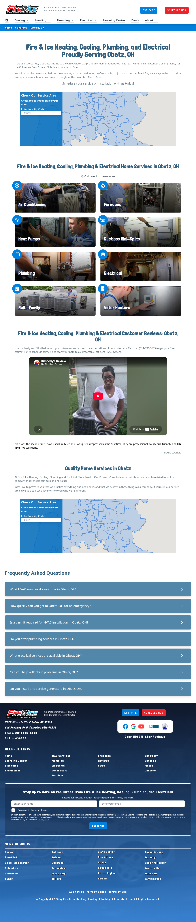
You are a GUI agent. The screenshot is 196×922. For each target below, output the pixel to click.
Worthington (153, 878)
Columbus (11, 868)
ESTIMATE (149, 10)
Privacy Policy (43, 819)
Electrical (113, 273)
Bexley (9, 852)
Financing (11, 765)
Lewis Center (106, 851)
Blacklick (11, 857)
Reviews (103, 760)
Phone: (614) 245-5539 (21, 732)
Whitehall (151, 873)
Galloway (57, 862)
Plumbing (26, 273)
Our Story (151, 755)
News (101, 765)
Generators (59, 770)
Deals (135, 20)
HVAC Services (61, 755)
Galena (56, 857)
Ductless (57, 775)
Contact (150, 760)
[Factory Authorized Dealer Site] (165, 726)
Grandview (58, 868)
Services (21, 27)
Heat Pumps (29, 239)
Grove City (58, 873)
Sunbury (150, 857)
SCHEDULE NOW (176, 10)
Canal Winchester (17, 862)
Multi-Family (29, 307)
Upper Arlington (155, 862)
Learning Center (16, 760)
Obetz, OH (37, 27)
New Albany (105, 857)
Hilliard (56, 878)
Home (8, 27)
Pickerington (107, 873)
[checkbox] (13, 810)
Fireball (150, 765)
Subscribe (98, 826)
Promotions (13, 770)
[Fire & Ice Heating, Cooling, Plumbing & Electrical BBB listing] (154, 726)
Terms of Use (118, 891)
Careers (150, 770)
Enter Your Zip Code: (33, 109)
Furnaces (112, 204)
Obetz (102, 862)
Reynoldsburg (154, 852)
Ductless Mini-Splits (122, 239)
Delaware (11, 873)
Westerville (152, 868)
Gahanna (57, 852)
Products (104, 755)
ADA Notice (76, 891)
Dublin (9, 878)
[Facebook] (125, 726)
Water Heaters (117, 307)
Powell (102, 878)
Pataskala (105, 867)
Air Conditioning (32, 204)
